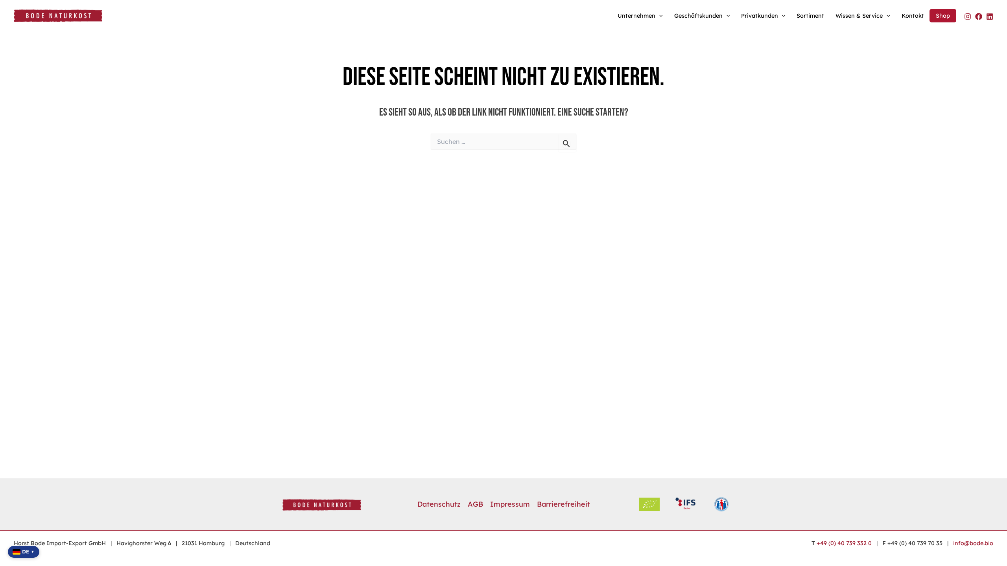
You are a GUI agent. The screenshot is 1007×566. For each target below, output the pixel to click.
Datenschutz (439, 504)
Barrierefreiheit (563, 504)
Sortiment (810, 15)
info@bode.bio (973, 543)
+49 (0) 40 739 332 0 (844, 543)
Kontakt (913, 15)
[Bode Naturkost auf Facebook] (978, 16)
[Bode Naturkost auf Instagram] (967, 16)
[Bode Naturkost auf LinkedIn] (989, 16)
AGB (475, 504)
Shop (943, 15)
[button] (659, 15)
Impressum (510, 504)
